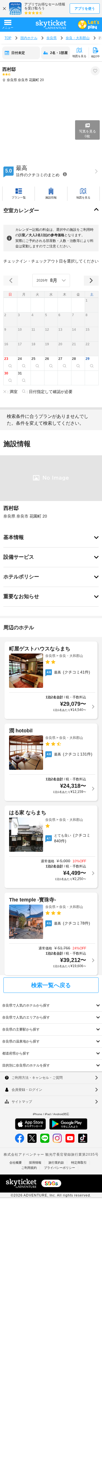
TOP (8, 38)
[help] (65, 174)
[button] (92, 305)
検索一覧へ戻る (51, 985)
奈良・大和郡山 (78, 38)
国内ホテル (28, 38)
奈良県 (51, 38)
